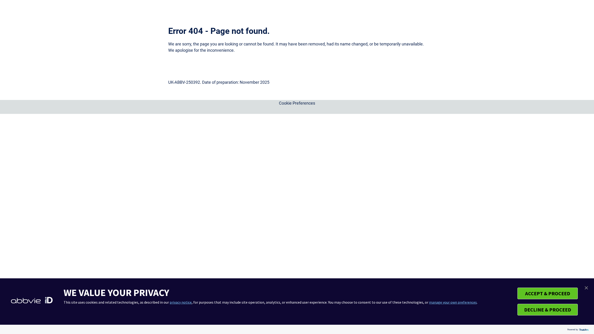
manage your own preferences (453, 302)
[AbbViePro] (179, 10)
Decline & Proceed (547, 309)
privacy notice (181, 302)
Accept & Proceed (547, 293)
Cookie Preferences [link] (297, 103)
